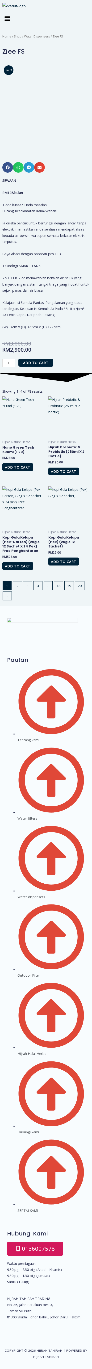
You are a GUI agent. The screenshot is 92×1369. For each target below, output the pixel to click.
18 (58, 585)
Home (6, 36)
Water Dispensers (37, 36)
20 (80, 585)
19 (69, 585)
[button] (46, 18)
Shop (17, 36)
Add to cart (36, 362)
